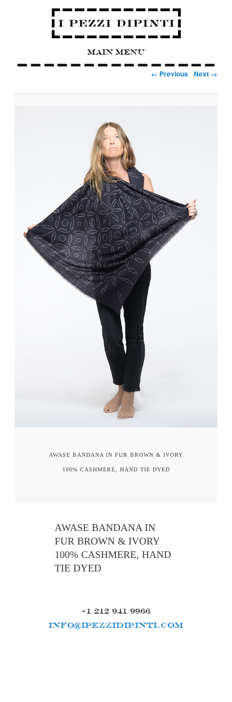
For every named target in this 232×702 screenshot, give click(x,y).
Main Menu (116, 52)
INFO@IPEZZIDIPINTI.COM (116, 624)
